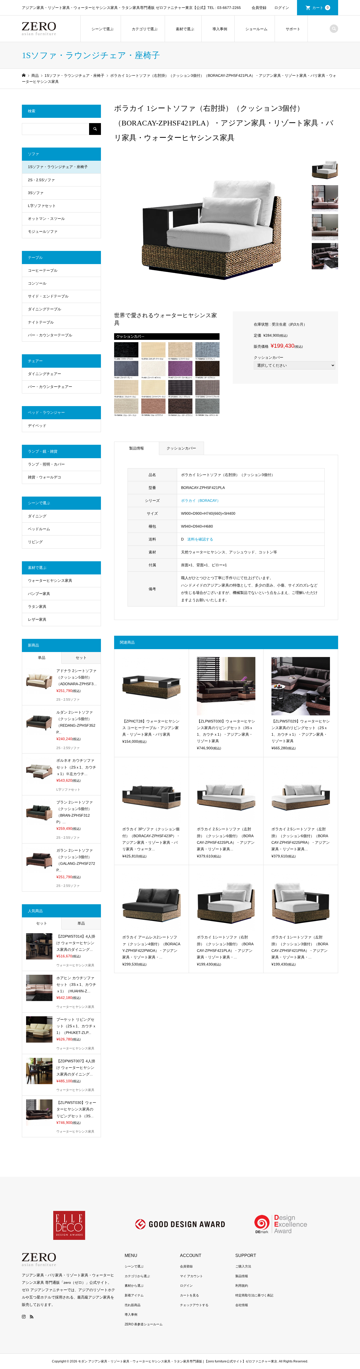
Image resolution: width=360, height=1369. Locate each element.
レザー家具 (37, 619)
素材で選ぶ (185, 29)
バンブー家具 (39, 594)
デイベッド (37, 425)
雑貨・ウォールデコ (44, 477)
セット (81, 657)
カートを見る (189, 1295)
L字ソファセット (42, 206)
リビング (35, 542)
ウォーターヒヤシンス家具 (50, 580)
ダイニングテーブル (44, 309)
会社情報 (241, 1305)
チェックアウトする (194, 1305)
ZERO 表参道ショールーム (144, 1324)
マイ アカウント (191, 1276)
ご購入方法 (243, 1266)
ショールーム (256, 29)
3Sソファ (35, 193)
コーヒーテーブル (42, 270)
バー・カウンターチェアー (50, 387)
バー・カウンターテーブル (50, 335)
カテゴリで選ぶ (144, 29)
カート (320, 8)
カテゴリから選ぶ (137, 1276)
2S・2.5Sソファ (41, 180)
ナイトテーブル (41, 322)
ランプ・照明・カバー (46, 464)
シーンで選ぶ (102, 29)
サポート (293, 29)
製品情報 (136, 448)
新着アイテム (134, 1295)
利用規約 (241, 1285)
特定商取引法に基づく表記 (254, 1295)
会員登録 (259, 8)
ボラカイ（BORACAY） (201, 500)
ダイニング (37, 516)
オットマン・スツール (46, 218)
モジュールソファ (42, 231)
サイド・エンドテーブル (48, 296)
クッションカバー (181, 448)
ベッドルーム (39, 529)
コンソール (37, 283)
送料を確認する (200, 539)
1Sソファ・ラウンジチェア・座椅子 (58, 167)
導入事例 (220, 29)
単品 (41, 657)
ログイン (281, 8)
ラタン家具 (37, 606)
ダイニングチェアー (44, 374)
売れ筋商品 (132, 1305)
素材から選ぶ (134, 1285)
